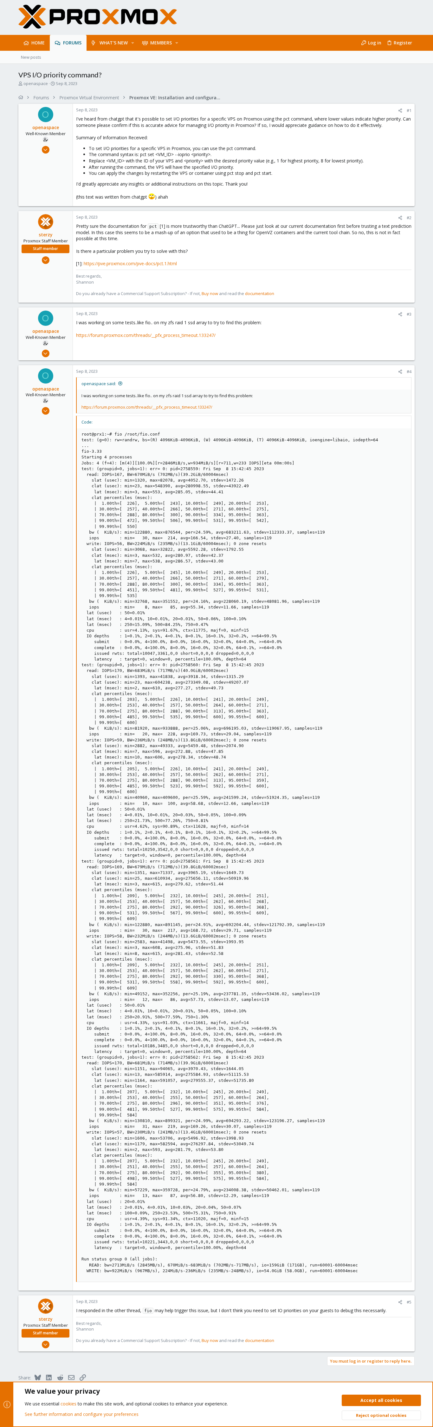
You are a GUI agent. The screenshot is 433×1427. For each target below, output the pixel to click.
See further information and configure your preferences (82, 1414)
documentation (259, 293)
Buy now (210, 293)
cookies (68, 1404)
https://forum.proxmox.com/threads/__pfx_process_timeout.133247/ (146, 335)
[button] (132, 43)
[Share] (400, 111)
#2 (409, 217)
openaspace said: (98, 383)
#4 (409, 371)
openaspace (35, 83)
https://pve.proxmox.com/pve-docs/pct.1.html (130, 263)
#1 (409, 110)
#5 (409, 1302)
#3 (409, 314)
